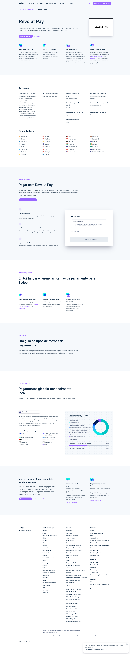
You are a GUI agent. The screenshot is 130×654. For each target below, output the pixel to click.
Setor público (70, 582)
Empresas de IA (71, 563)
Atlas (44, 533)
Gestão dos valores (72, 555)
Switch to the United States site (95, 649)
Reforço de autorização (50, 535)
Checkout (93, 58)
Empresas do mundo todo (74, 548)
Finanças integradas (72, 543)
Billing (44, 538)
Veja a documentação (27, 200)
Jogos (68, 568)
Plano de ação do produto (98, 565)
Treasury (45, 592)
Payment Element (97, 56)
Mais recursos (94, 555)
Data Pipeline (47, 553)
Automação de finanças (73, 545)
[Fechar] (127, 645)
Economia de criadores (73, 565)
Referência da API (71, 609)
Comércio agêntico (72, 535)
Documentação (25, 36)
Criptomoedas (47, 550)
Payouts (45, 578)
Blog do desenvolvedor (73, 621)
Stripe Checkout (95, 500)
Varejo (68, 585)
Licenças (93, 548)
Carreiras (93, 567)
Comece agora (25, 499)
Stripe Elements (71, 502)
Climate (45, 545)
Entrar (88, 3)
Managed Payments (49, 570)
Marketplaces (70, 553)
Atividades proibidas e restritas (100, 545)
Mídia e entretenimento (73, 575)
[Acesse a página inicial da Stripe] (21, 528)
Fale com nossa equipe (101, 3)
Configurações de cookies (98, 553)
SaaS (68, 560)
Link (44, 568)
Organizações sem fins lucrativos (76, 578)
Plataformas (70, 558)
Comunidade (94, 538)
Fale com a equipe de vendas (43, 499)
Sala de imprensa (95, 570)
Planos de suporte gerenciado (99, 584)
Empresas (69, 530)
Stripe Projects (71, 619)
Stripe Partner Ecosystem (74, 597)
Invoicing (45, 563)
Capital (45, 540)
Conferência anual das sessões (99, 540)
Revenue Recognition (49, 582)
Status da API (70, 611)
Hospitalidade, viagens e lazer (75, 570)
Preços (71, 3)
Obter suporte (94, 582)
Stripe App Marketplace (73, 594)
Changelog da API (71, 614)
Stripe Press (94, 572)
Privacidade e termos (96, 543)
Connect (45, 548)
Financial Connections (49, 558)
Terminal (45, 590)
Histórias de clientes (96, 533)
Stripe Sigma (46, 585)
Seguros (69, 573)
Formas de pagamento (27, 9)
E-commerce (70, 540)
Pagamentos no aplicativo (74, 550)
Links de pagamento (49, 573)
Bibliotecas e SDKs (72, 616)
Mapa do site (94, 550)
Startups (69, 533)
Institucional (94, 562)
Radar (44, 580)
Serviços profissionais (73, 580)
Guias (92, 530)
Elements (45, 555)
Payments (46, 575)
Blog (91, 535)
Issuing (45, 565)
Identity (45, 560)
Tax (44, 587)
